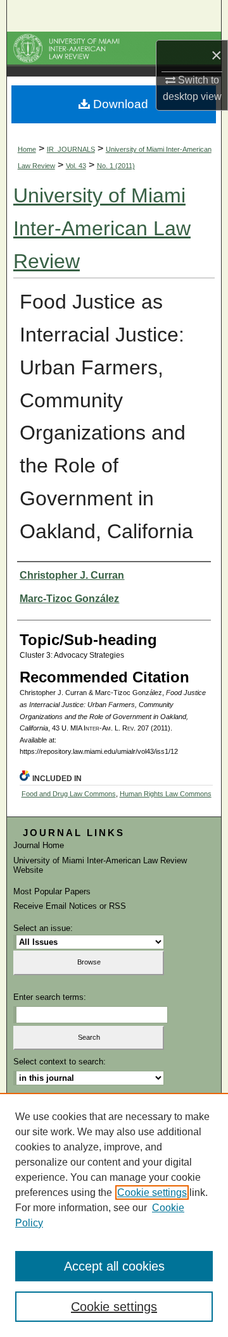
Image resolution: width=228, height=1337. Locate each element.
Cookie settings (152, 1192)
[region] (114, 1215)
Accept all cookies (114, 1266)
